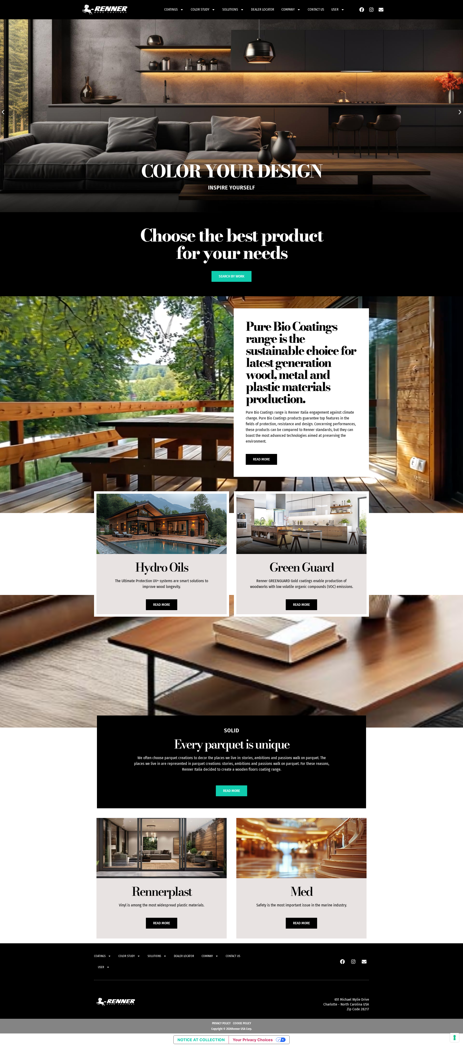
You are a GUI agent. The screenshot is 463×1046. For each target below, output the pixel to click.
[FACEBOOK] (362, 9)
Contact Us (316, 9)
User (335, 9)
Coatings (171, 9)
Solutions (230, 9)
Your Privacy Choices (253, 1039)
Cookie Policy (242, 1023)
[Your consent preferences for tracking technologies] (454, 1037)
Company (288, 9)
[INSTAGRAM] (371, 9)
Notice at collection (201, 1039)
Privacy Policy (221, 1023)
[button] (3, 112)
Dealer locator (262, 9)
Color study (200, 9)
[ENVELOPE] (381, 9)
